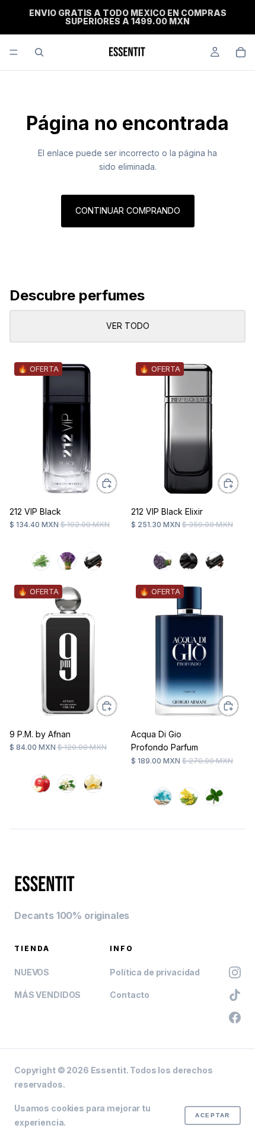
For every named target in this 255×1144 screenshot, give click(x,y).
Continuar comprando (127, 210)
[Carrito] (241, 52)
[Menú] (13, 52)
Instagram (235, 972)
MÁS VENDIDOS (47, 995)
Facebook (235, 1017)
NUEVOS (31, 972)
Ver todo (127, 326)
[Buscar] (39, 52)
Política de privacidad (155, 972)
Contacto (129, 995)
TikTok (235, 995)
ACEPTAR (212, 1115)
